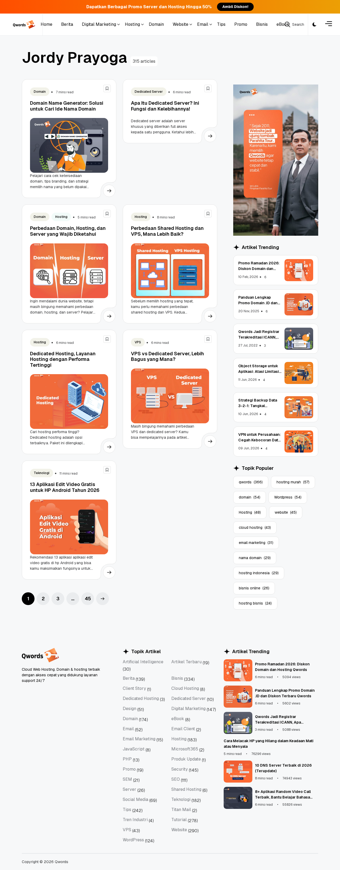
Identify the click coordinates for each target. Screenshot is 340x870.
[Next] (102, 598)
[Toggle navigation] (328, 24)
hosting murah (293, 482)
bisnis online (254, 588)
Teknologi (41, 473)
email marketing (256, 542)
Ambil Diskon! (235, 6)
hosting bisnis (255, 603)
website (286, 512)
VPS (138, 342)
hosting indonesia (259, 573)
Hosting (61, 217)
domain (249, 497)
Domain (40, 92)
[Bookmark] (107, 88)
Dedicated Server (149, 92)
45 (88, 599)
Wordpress (287, 497)
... (72, 599)
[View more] (109, 191)
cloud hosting (255, 527)
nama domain (255, 557)
